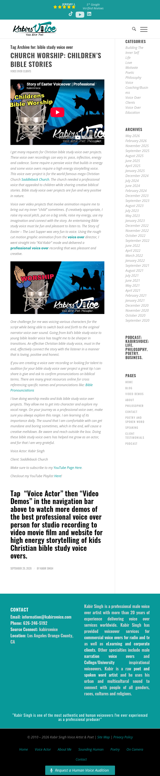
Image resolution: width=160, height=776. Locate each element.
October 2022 (135, 235)
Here (57, 476)
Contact (131, 412)
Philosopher (134, 406)
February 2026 (136, 140)
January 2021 (135, 300)
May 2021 (132, 285)
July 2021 (132, 275)
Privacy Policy (123, 737)
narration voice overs (109, 656)
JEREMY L (68, 4)
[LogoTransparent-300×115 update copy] (34, 29)
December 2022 (137, 225)
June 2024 (132, 185)
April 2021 (132, 290)
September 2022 (137, 240)
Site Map (103, 737)
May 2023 (132, 215)
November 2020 (137, 310)
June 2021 (132, 280)
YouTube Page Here (68, 467)
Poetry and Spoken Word (135, 419)
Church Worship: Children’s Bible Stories (55, 59)
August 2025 (134, 155)
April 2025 (132, 165)
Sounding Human (91, 749)
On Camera (134, 749)
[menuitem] (132, 29)
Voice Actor (43, 749)
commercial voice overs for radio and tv (117, 637)
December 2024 (137, 175)
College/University (99, 662)
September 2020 (137, 320)
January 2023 (135, 220)
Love (128, 62)
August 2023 (134, 205)
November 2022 (137, 230)
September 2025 (137, 150)
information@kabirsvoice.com (46, 617)
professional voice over (29, 248)
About (129, 400)
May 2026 (132, 135)
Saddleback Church (35, 179)
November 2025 (137, 145)
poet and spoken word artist (117, 671)
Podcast (131, 443)
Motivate (131, 67)
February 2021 (136, 295)
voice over (76, 237)
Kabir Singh (46, 568)
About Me (64, 749)
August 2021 (134, 270)
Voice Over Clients (20, 71)
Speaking (131, 427)
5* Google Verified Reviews (93, 6)
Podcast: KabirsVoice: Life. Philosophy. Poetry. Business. (137, 347)
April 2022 (132, 250)
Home (129, 382)
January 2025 (135, 170)
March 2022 (134, 255)
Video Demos (134, 394)
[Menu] (142, 29)
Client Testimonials (134, 435)
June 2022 (132, 245)
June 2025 (132, 160)
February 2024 (136, 190)
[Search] (132, 29)
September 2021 (137, 265)
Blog (128, 388)
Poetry (115, 749)
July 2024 (132, 180)
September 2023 (137, 200)
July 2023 (132, 210)
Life (128, 57)
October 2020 (135, 315)
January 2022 (135, 260)
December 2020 (137, 305)
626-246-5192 (35, 623)
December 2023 (137, 195)
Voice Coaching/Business (136, 87)
